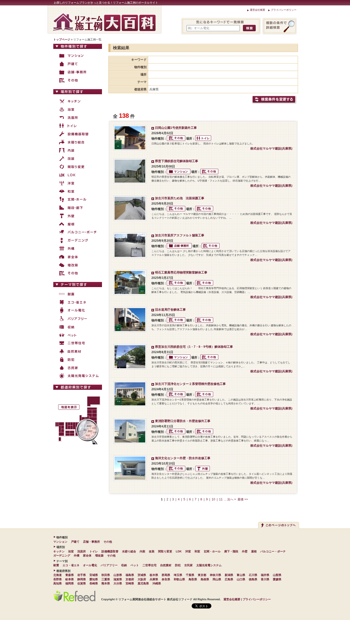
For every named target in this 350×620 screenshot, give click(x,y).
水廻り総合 (129, 551)
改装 (152, 551)
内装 (142, 551)
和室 (197, 551)
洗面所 (81, 551)
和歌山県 (179, 579)
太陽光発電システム (209, 565)
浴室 (71, 551)
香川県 (265, 579)
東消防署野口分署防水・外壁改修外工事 (182, 421)
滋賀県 (118, 579)
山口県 (241, 579)
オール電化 (90, 565)
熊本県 (105, 583)
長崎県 (93, 583)
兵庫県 (154, 579)
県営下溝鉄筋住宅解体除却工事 (176, 161)
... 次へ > (230, 499)
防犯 (178, 565)
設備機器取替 (109, 551)
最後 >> (243, 499)
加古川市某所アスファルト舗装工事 (179, 235)
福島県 (130, 574)
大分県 (118, 583)
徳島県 (253, 579)
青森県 (69, 574)
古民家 (188, 565)
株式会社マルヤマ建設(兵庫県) (271, 148)
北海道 (57, 574)
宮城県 (93, 574)
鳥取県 (193, 579)
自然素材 (165, 565)
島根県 (205, 579)
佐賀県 (81, 583)
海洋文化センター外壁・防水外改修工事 (182, 458)
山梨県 (277, 574)
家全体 (87, 555)
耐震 (56, 565)
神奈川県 (215, 574)
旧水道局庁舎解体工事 (170, 309)
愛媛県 (277, 579)
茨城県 (142, 574)
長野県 (57, 579)
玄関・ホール (212, 551)
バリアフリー (109, 565)
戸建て (75, 541)
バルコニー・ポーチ (273, 551)
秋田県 (105, 574)
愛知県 (93, 579)
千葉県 (190, 574)
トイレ (93, 551)
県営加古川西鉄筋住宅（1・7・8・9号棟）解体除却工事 (194, 347)
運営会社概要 (257, 9)
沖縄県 (156, 583)
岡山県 (217, 579)
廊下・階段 (231, 551)
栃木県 (154, 574)
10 (213, 499)
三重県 (105, 579)
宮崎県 (130, 583)
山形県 (118, 574)
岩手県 (81, 574)
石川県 (253, 574)
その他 (108, 541)
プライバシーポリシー (283, 9)
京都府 (130, 579)
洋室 (188, 551)
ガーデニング (61, 555)
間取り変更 (165, 551)
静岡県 (81, 579)
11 (221, 499)
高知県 (57, 583)
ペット (134, 565)
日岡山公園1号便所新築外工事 (176, 128)
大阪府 (142, 579)
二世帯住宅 (149, 565)
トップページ (61, 39)
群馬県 (166, 574)
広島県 (229, 579)
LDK (179, 551)
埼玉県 (178, 574)
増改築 (99, 555)
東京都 (202, 574)
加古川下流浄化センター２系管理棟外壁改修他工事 (190, 384)
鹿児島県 (143, 583)
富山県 (241, 574)
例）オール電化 (198, 28)
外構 (76, 555)
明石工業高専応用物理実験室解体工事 (181, 272)
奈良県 (166, 579)
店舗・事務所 (91, 541)
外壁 (245, 551)
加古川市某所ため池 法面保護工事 (179, 198)
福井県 (265, 574)
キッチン (59, 551)
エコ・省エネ (71, 565)
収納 (124, 565)
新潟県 (229, 574)
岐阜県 (69, 579)
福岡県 (69, 583)
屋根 (254, 551)
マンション (60, 541)
